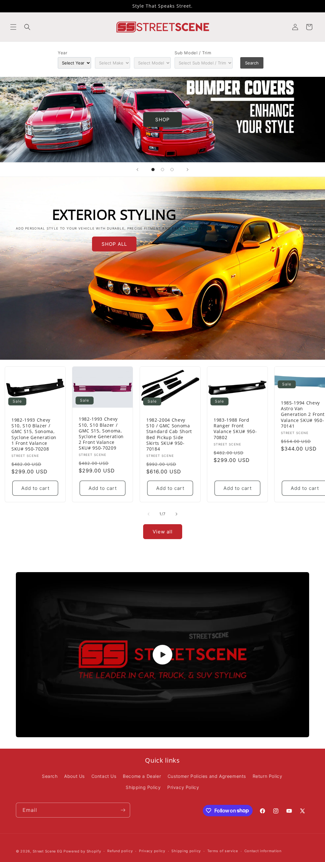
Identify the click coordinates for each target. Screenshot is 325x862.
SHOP (162, 120)
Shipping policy (186, 851)
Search (252, 62)
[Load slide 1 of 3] (153, 169)
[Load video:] (162, 654)
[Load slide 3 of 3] (172, 169)
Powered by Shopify (82, 851)
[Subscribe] (123, 810)
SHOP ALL (114, 244)
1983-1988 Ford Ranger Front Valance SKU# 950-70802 (235, 428)
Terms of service (222, 851)
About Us (74, 776)
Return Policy (267, 776)
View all (163, 532)
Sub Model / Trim (193, 52)
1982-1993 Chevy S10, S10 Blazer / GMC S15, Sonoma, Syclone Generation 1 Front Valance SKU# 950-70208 (33, 434)
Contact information (263, 851)
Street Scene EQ (48, 851)
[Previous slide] (137, 170)
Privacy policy (152, 851)
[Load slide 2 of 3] (162, 169)
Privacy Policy (183, 787)
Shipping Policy (143, 787)
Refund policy (120, 851)
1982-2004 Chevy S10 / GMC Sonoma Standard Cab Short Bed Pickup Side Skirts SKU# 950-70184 (169, 434)
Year (62, 52)
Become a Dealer (142, 776)
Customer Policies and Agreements (207, 776)
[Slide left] (149, 514)
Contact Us (103, 776)
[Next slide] (188, 170)
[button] (13, 27)
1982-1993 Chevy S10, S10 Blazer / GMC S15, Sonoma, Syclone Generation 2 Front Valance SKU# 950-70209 (101, 433)
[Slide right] (176, 514)
